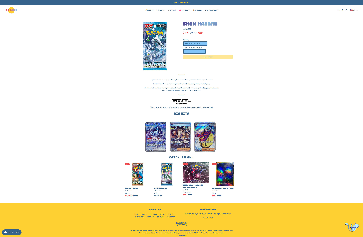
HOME (136, 214)
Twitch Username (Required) (192, 48)
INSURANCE (139, 217)
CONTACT (160, 217)
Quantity (186, 40)
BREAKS (144, 214)
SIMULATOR (171, 217)
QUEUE (170, 214)
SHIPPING (186, 84)
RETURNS (153, 214)
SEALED (162, 214)
